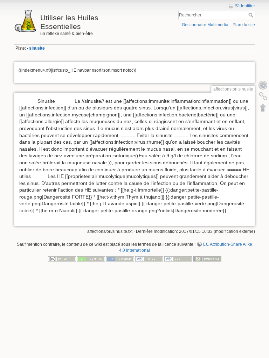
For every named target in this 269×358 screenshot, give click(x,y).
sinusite (37, 48)
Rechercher (251, 15)
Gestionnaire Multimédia (205, 24)
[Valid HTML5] (149, 258)
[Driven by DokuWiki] (207, 258)
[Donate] (91, 258)
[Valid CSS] (178, 258)
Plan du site (244, 24)
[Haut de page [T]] (263, 107)
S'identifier (245, 5)
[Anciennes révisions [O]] (263, 85)
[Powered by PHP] (120, 258)
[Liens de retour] (263, 96)
